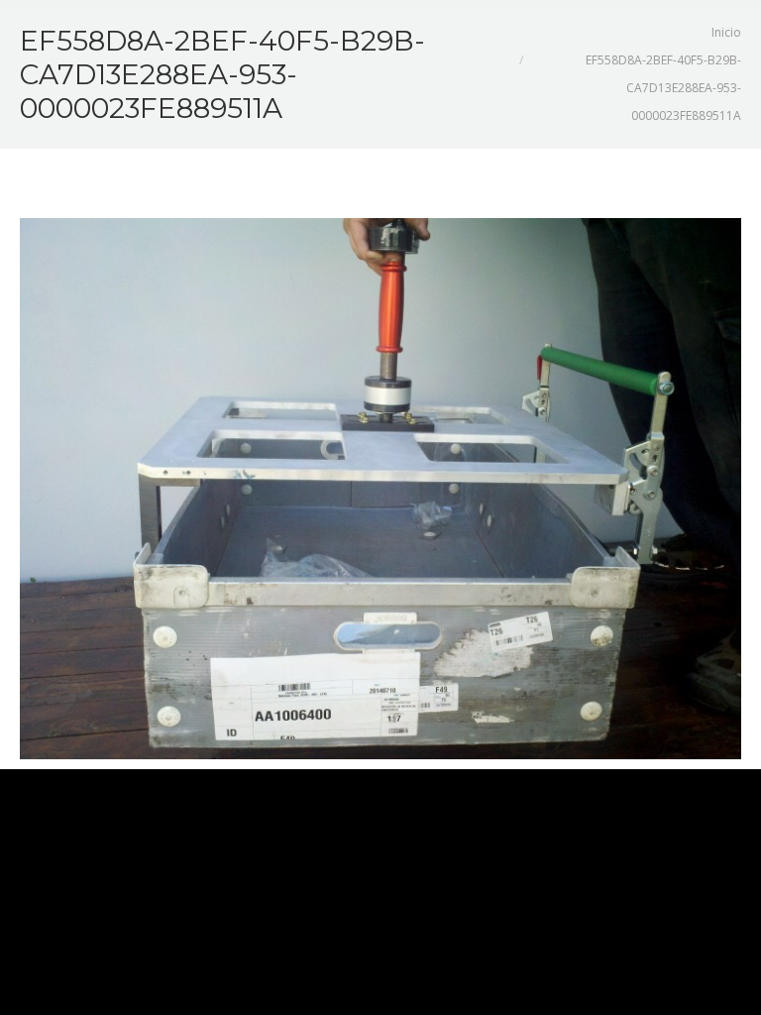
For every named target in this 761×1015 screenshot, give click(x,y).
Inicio (726, 32)
